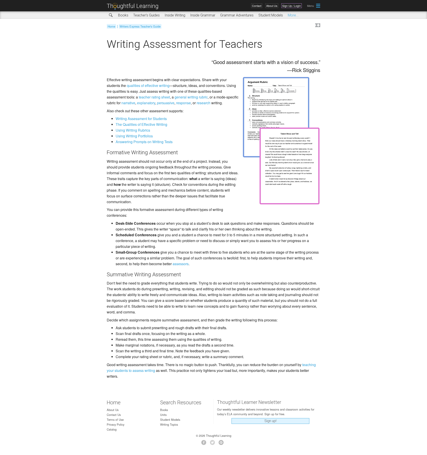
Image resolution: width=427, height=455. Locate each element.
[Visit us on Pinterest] (222, 444)
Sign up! (270, 421)
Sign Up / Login (291, 6)
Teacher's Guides (146, 15)
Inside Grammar (202, 15)
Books (123, 15)
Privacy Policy (115, 424)
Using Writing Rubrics (133, 130)
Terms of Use (115, 419)
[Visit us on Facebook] (205, 444)
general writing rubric (191, 97)
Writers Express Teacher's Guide (140, 26)
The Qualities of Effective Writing (141, 124)
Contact (256, 6)
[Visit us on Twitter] (214, 444)
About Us (271, 6)
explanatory (146, 102)
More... (293, 15)
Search (111, 15)
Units (163, 415)
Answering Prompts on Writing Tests (144, 141)
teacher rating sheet (154, 97)
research (203, 102)
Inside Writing (175, 15)
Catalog (112, 429)
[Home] (134, 6)
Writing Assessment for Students (141, 118)
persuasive (165, 102)
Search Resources (180, 402)
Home (111, 26)
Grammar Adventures (237, 15)
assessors (181, 263)
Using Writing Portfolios (134, 135)
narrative (128, 102)
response (183, 102)
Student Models (270, 15)
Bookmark (317, 25)
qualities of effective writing (148, 85)
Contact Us (114, 415)
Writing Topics (169, 424)
